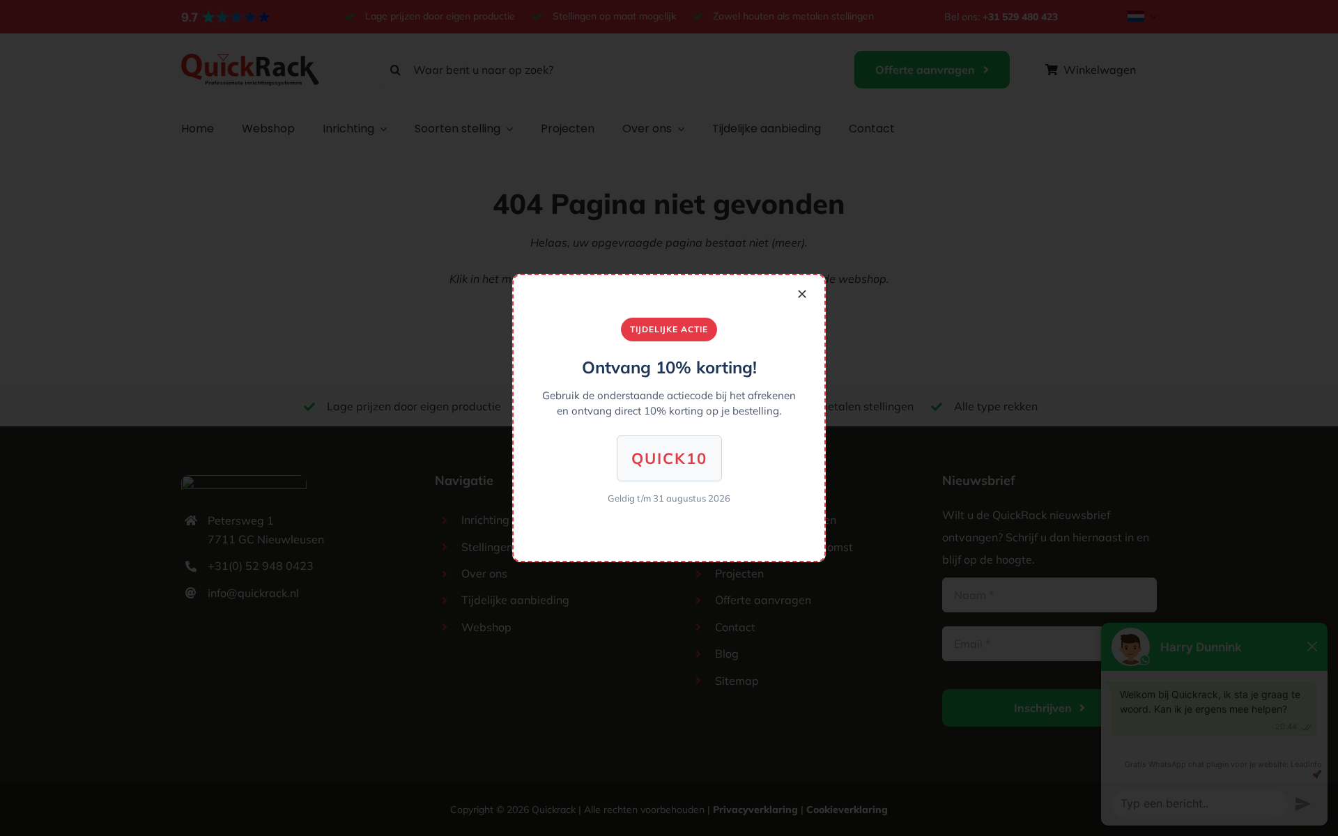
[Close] (802, 294)
